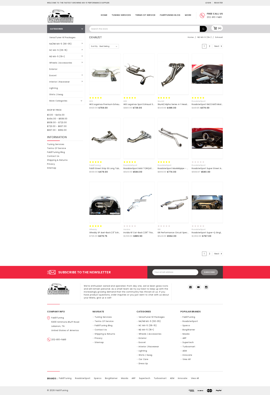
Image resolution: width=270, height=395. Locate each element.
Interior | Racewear (59, 81)
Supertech (188, 342)
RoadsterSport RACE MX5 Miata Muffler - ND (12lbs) (217, 104)
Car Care (143, 359)
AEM (185, 350)
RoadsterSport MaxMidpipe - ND (174, 168)
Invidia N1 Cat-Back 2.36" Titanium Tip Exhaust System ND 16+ (154, 232)
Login (208, 3)
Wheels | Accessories (60, 62)
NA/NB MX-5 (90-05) (60, 43)
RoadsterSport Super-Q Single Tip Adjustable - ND (217, 232)
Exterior (53, 69)
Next (217, 46)
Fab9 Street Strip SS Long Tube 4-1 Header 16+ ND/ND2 (116, 168)
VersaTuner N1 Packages (62, 37)
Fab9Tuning (189, 317)
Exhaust (219, 37)
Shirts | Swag (56, 94)
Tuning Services (121, 15)
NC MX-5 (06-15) (58, 50)
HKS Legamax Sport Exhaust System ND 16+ (145, 104)
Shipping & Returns (57, 160)
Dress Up (143, 363)
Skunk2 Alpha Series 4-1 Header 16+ (175, 104)
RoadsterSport (190, 321)
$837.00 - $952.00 (57, 130)
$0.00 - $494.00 (56, 114)
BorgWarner (189, 329)
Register (218, 3)
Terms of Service (145, 15)
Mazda (186, 333)
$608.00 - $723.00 (57, 122)
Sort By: (94, 46)
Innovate (187, 355)
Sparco (186, 325)
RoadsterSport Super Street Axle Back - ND (213, 168)
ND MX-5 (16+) (57, 56)
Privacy (51, 164)
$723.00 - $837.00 (57, 126)
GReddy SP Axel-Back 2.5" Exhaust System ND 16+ (114, 232)
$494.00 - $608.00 (57, 118)
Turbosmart (189, 346)
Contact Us (53, 156)
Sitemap (51, 168)
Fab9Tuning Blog (170, 15)
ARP (184, 338)
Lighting (53, 88)
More (188, 15)
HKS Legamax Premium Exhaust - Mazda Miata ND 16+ (116, 104)
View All (187, 359)
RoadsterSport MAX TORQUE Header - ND (144, 168)
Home (104, 15)
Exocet (53, 75)
